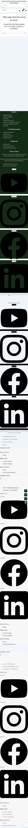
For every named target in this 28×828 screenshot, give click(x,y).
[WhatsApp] (25, 490)
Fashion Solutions (12, 432)
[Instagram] (25, 498)
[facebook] (26, 10)
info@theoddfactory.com (6, 431)
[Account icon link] (19, 10)
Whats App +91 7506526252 (21, 431)
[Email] (25, 502)
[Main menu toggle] (2, 10)
